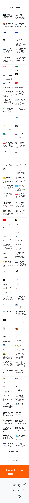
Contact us (14, 490)
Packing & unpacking (19, 495)
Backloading (19, 496)
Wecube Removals (21, 435)
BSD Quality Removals (22, 99)
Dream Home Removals (21, 152)
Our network (14, 484)
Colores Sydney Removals (8, 125)
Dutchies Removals (8, 168)
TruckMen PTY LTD (9, 435)
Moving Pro (20, 304)
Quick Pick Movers (9, 370)
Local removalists (19, 483)
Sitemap (14, 493)
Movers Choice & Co (22, 296)
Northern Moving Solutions (21, 320)
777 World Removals (21, 15)
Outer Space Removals (8, 336)
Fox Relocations (9, 193)
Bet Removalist (20, 82)
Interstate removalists (19, 485)
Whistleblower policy (25, 490)
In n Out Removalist (9, 227)
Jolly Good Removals (8, 245)
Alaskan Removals (9, 39)
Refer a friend (14, 489)
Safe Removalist (21, 378)
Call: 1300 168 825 (17, 473)
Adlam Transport (22, 32)
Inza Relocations (9, 235)
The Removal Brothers (21, 421)
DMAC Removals (21, 142)
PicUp (6, 353)
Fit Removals (20, 185)
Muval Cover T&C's (24, 486)
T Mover (20, 412)
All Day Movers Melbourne (21, 40)
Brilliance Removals (9, 91)
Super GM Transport (22, 403)
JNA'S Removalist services (22, 236)
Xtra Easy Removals (9, 443)
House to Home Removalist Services (21, 220)
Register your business (14, 483)
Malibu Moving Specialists (8, 279)
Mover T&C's (24, 483)
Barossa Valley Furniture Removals (9, 83)
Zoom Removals (15, 451)
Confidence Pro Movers (21, 125)
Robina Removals (9, 378)
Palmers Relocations (22, 335)
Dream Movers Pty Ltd (9, 160)
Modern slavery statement (25, 493)
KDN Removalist (8, 252)
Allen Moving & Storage (9, 49)
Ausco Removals (22, 66)
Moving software (14, 492)
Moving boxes (19, 497)
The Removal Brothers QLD (21, 428)
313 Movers (8, 14)
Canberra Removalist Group (22, 109)
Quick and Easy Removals (21, 362)
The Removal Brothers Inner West (8, 428)
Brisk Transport (21, 91)
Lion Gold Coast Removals (22, 262)
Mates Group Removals (21, 279)
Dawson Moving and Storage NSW (9, 143)
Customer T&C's (24, 485)
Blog (13, 491)
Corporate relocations (19, 489)
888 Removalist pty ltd (9, 24)
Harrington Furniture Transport (22, 211)
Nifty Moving (8, 311)
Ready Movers (21, 370)
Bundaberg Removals (9, 108)
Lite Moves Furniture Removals (9, 271)
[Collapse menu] (26, 1)
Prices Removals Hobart (9, 362)
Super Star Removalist (9, 412)
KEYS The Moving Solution (21, 253)
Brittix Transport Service (8, 100)
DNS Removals (8, 151)
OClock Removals (8, 328)
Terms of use (24, 482)
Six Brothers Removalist (21, 396)
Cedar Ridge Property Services (9, 117)
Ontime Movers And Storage (21, 328)
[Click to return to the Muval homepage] (4, 0)
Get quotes (10, 473)
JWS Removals (21, 244)
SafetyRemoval (8, 385)
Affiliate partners (14, 486)
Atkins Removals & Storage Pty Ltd (22, 58)
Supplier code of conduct (24, 491)
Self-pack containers (19, 491)
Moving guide (14, 488)
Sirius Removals (9, 395)
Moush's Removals (21, 287)
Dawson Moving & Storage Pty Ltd (22, 134)
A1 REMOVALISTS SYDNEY (22, 24)
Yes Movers (21, 443)
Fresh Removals (8, 202)
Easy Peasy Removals (21, 169)
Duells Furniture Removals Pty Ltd (22, 160)
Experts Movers (21, 177)
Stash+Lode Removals (8, 404)
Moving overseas (19, 486)
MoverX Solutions (9, 304)
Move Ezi (7, 296)
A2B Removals (8, 32)
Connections (19, 490)
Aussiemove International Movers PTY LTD (9, 74)
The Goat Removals (8, 420)
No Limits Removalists (22, 311)
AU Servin (8, 66)
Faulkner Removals (9, 185)
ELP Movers (7, 177)
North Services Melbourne (8, 320)
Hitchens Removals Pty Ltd (9, 220)
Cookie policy (24, 488)
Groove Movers (21, 202)
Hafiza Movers (8, 210)
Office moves (19, 493)
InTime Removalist (22, 227)
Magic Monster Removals (21, 271)
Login (13, 494)
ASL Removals (7, 57)
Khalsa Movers (8, 261)
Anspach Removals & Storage (22, 49)
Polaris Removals (21, 353)
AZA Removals (20, 73)
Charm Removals (22, 116)
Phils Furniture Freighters (20, 345)
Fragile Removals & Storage (22, 194)
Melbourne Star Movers (9, 288)
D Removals (7, 133)
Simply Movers (21, 385)
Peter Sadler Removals (9, 344)
